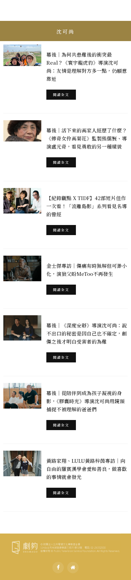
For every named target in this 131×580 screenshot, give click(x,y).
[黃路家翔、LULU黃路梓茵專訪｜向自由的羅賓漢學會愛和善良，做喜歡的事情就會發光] (22, 463)
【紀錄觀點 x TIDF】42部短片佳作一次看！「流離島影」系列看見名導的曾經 (86, 206)
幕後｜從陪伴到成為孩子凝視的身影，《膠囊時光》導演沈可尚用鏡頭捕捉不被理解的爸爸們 (85, 401)
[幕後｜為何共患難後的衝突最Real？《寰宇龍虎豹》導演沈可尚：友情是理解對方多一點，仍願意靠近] (22, 55)
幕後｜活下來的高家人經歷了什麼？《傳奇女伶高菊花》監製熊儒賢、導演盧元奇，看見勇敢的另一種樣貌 (86, 138)
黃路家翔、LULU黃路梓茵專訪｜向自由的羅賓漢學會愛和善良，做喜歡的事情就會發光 (86, 468)
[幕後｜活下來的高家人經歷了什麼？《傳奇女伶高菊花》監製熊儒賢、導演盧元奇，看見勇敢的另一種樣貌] (22, 130)
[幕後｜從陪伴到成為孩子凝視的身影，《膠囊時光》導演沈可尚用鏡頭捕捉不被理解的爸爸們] (22, 396)
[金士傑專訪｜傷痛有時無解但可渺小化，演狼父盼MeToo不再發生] (22, 268)
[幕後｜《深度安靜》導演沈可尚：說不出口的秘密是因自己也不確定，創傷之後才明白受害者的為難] (22, 328)
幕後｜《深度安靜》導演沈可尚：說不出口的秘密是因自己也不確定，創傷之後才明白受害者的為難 (86, 333)
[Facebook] (58, 567)
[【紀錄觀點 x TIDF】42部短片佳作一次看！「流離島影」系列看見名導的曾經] (22, 201)
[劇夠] (65, 546)
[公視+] (73, 567)
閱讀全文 (61, 94)
